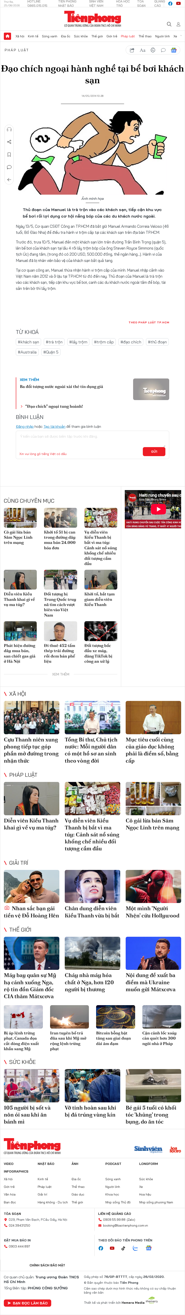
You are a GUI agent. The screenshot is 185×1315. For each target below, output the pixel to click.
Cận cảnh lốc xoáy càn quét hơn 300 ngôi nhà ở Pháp (159, 1038)
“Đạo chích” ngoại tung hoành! (54, 406)
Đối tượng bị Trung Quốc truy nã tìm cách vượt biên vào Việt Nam (60, 604)
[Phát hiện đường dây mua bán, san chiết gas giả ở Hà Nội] (20, 631)
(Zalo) (131, 1220)
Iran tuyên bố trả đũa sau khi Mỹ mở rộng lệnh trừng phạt (68, 1040)
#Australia (27, 352)
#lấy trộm (78, 342)
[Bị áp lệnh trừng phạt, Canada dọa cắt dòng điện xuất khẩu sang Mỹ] (23, 1017)
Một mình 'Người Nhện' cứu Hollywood (152, 912)
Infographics (16, 1171)
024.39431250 (19, 1225)
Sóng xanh (49, 36)
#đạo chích (130, 342)
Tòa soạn (12, 1214)
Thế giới (97, 36)
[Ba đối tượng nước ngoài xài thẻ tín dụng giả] (151, 389)
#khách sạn (28, 342)
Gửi (154, 452)
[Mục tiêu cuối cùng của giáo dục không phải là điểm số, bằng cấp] (153, 717)
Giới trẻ (111, 36)
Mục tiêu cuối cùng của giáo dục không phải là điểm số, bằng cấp (152, 750)
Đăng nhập (25, 426)
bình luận (163, 50)
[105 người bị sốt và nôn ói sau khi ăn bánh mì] (31, 1085)
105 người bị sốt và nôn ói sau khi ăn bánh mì (27, 1114)
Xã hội (20, 36)
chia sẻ (132, 50)
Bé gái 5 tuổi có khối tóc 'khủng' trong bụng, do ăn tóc (151, 1114)
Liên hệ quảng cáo (114, 1214)
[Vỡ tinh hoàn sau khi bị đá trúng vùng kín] (92, 1085)
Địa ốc (65, 36)
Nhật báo (46, 1164)
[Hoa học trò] (175, 1150)
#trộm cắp (104, 342)
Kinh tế (33, 36)
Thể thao (145, 36)
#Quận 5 (50, 352)
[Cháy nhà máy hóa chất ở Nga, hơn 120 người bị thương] (92, 953)
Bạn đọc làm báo (30, 1303)
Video (9, 1164)
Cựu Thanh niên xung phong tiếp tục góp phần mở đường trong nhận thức (31, 750)
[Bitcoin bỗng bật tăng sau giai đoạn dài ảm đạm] (115, 1017)
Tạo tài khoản (54, 426)
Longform (148, 1164)
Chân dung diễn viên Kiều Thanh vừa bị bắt (92, 912)
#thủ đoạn (157, 342)
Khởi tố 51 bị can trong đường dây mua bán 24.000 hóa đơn (60, 539)
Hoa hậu (145, 1194)
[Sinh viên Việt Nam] (148, 1150)
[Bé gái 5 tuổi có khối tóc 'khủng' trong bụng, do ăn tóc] (153, 1085)
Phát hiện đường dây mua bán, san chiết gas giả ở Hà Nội (19, 653)
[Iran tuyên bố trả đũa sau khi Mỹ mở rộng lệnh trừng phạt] (69, 1017)
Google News (173, 50)
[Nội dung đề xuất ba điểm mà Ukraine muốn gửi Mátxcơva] (153, 953)
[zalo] (138, 1248)
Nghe (9, 129)
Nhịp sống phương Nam (156, 1202)
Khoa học (112, 1194)
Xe (175, 36)
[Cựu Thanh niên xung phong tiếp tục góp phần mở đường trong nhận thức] (31, 717)
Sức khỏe (81, 36)
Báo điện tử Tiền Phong (92, 19)
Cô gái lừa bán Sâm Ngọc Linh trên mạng (18, 537)
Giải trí (18, 862)
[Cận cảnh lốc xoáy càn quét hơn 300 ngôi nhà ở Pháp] (161, 1017)
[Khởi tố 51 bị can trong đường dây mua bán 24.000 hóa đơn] (60, 518)
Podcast (113, 1164)
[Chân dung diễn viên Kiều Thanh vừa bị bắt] (92, 886)
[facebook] (170, 3)
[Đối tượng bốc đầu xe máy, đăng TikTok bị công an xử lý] (100, 631)
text (142, 50)
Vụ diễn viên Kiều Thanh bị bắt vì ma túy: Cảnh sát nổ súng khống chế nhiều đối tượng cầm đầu (100, 547)
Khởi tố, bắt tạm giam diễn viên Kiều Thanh (99, 599)
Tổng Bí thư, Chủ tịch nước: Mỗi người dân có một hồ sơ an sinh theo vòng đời (91, 750)
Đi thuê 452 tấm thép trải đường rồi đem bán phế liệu (59, 653)
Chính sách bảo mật (47, 1265)
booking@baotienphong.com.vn (125, 1225)
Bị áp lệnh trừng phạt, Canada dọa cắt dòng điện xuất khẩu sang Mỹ (21, 1040)
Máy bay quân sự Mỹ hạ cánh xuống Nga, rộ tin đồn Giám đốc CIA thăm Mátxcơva (30, 986)
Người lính (162, 36)
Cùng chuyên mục (29, 500)
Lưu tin (9, 154)
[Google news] (151, 1248)
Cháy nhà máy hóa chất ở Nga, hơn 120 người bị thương (89, 982)
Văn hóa (10, 1194)
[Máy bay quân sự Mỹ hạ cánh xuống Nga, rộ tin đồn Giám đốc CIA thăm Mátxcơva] (31, 953)
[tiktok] (126, 1248)
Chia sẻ (9, 141)
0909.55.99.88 (114, 1220)
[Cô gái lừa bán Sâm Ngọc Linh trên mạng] (20, 518)
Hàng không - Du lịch (53, 1202)
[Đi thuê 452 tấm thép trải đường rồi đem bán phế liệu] (60, 631)
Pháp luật (128, 36)
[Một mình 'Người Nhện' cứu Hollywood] (153, 886)
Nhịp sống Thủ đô (118, 1202)
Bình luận (9, 167)
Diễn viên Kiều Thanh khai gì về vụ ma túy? (19, 599)
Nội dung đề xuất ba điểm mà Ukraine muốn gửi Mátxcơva (151, 982)
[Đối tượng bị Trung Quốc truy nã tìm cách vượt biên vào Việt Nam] (60, 580)
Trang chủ (7, 36)
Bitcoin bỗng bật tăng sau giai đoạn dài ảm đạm (113, 1038)
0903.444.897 (19, 1246)
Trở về (9, 179)
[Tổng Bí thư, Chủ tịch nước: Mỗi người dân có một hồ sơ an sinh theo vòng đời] (92, 717)
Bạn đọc (10, 1202)
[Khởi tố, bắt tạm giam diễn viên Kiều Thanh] (100, 580)
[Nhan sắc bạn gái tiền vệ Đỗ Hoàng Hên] (31, 886)
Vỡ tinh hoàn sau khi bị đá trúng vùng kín (90, 1111)
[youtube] (178, 3)
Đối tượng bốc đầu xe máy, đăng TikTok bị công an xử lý (98, 653)
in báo (152, 50)
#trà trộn (54, 342)
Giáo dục (78, 1194)
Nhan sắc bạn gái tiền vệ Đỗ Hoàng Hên (31, 912)
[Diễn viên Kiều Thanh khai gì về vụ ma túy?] (20, 580)
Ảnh (75, 1164)
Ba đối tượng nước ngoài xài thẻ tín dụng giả (61, 386)
